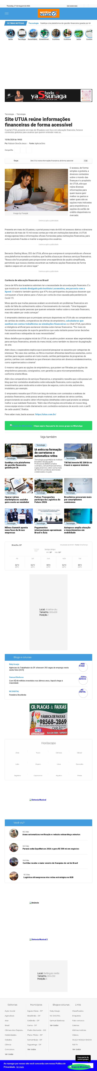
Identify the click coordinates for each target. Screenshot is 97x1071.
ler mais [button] (20, 1067)
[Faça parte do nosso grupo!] (79, 1065)
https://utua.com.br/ (45, 414)
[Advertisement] (48, 59)
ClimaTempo (83, 545)
